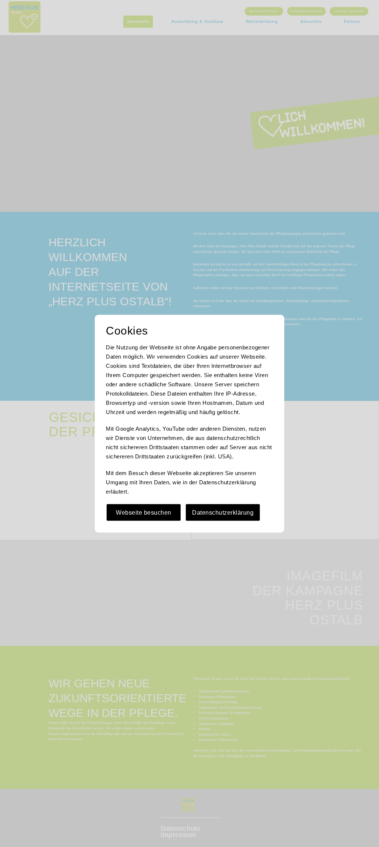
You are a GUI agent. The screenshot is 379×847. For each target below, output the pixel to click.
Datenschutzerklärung (223, 512)
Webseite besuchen (143, 512)
